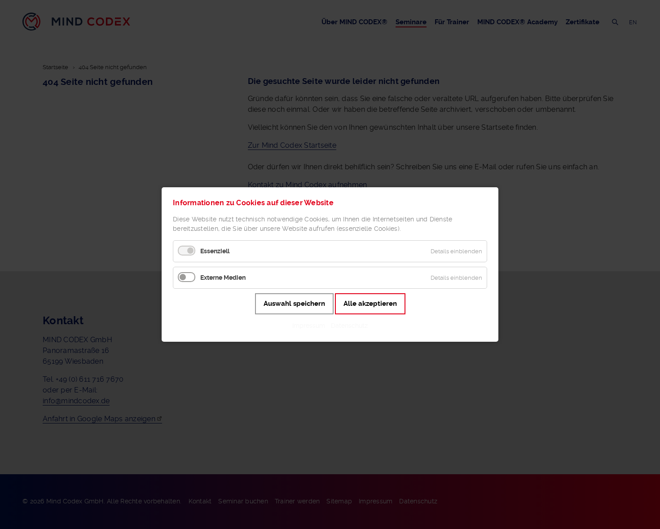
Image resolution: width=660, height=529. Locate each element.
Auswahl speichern (294, 304)
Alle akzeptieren (370, 304)
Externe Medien (223, 277)
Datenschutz (349, 325)
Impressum (308, 325)
